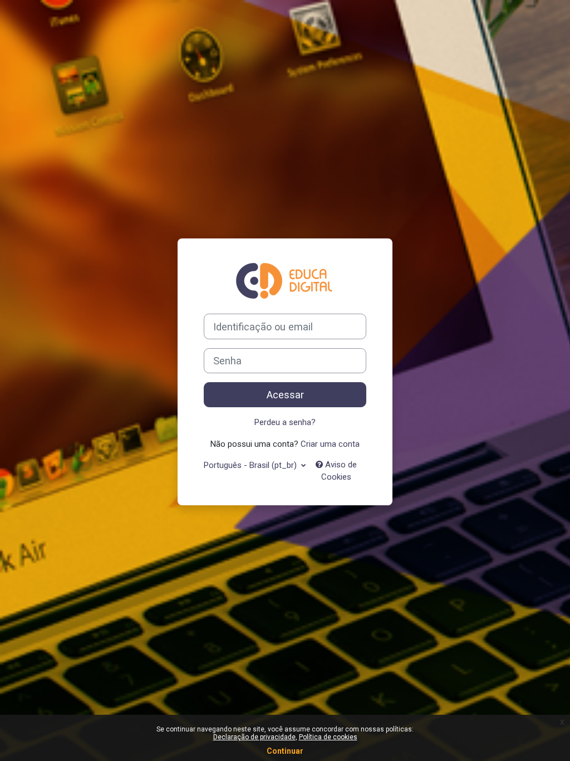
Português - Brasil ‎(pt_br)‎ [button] (251, 465)
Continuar (285, 751)
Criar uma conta (330, 444)
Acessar (285, 395)
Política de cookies (328, 737)
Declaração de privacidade (254, 737)
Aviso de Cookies (339, 471)
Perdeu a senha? (285, 422)
